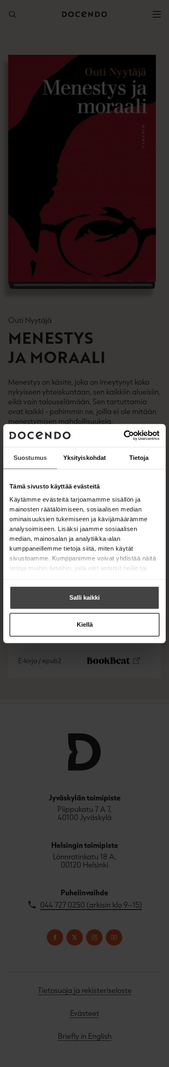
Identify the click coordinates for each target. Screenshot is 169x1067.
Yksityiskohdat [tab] (84, 457)
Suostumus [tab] (30, 457)
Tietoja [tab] (139, 457)
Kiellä (85, 624)
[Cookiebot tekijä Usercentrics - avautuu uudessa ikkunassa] (124, 435)
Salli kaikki (84, 597)
